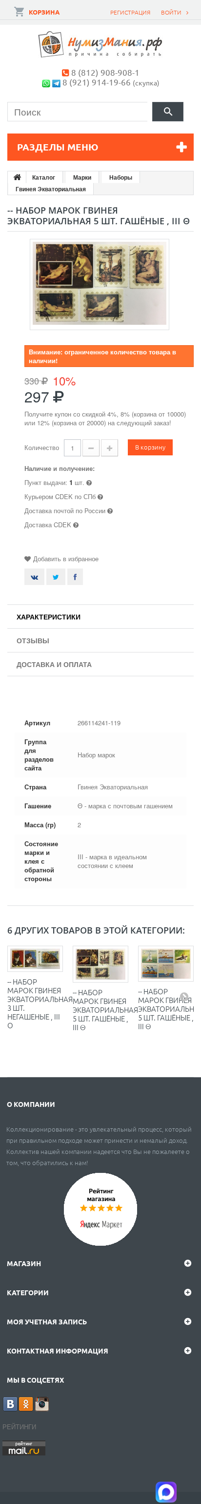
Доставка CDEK (47, 524)
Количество (41, 447)
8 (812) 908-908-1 (105, 72)
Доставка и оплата (54, 664)
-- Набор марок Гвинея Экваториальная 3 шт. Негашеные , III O (40, 1003)
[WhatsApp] (46, 82)
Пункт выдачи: (45, 482)
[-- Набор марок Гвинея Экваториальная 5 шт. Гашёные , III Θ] (100, 964)
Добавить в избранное (66, 558)
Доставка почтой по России (64, 510)
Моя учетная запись (47, 1321)
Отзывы (33, 640)
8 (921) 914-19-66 (96, 82)
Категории (28, 1292)
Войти (171, 12)
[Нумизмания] (100, 44)
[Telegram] (56, 82)
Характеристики (48, 616)
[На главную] (17, 177)
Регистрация (130, 12)
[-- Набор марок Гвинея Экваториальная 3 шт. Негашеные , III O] (35, 958)
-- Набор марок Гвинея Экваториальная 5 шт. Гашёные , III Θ (105, 1009)
